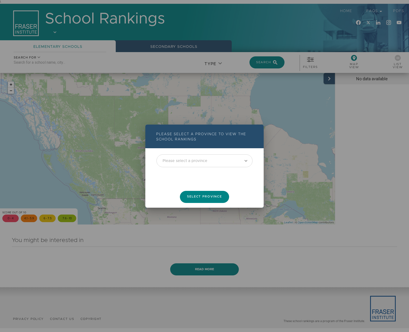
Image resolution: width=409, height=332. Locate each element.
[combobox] (204, 160)
